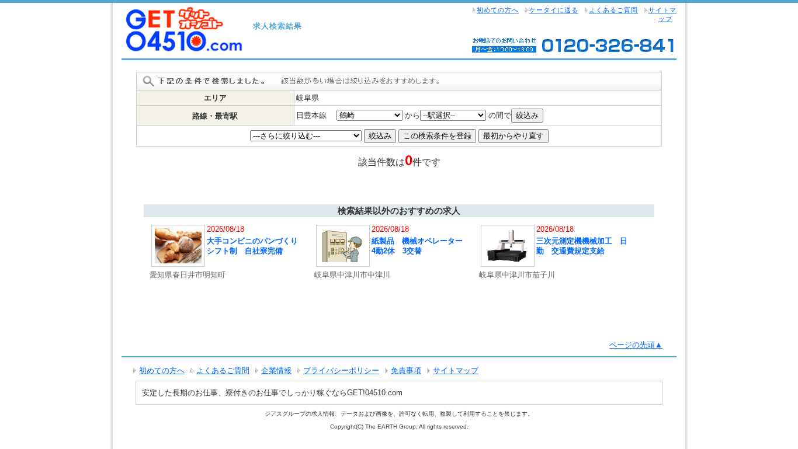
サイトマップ (662, 14)
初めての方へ (498, 9)
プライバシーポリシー (341, 370)
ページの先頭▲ (635, 344)
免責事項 (406, 370)
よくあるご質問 (613, 9)
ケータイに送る (553, 9)
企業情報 (276, 370)
